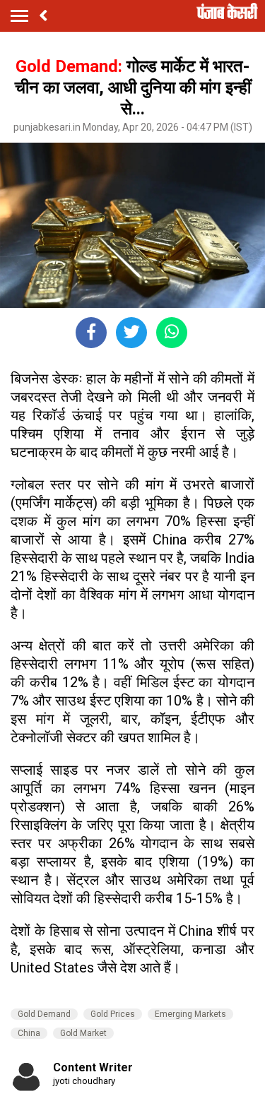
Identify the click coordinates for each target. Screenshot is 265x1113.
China (29, 1033)
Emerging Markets (190, 1014)
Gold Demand (44, 1014)
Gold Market (83, 1033)
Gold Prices (112, 1014)
